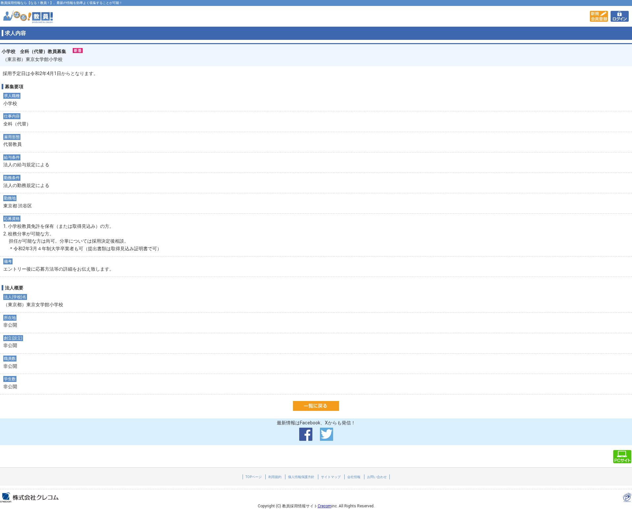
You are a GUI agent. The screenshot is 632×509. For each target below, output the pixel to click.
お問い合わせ (377, 477)
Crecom (324, 506)
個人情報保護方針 (301, 477)
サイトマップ (331, 477)
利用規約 (274, 477)
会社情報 (353, 477)
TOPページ (254, 477)
